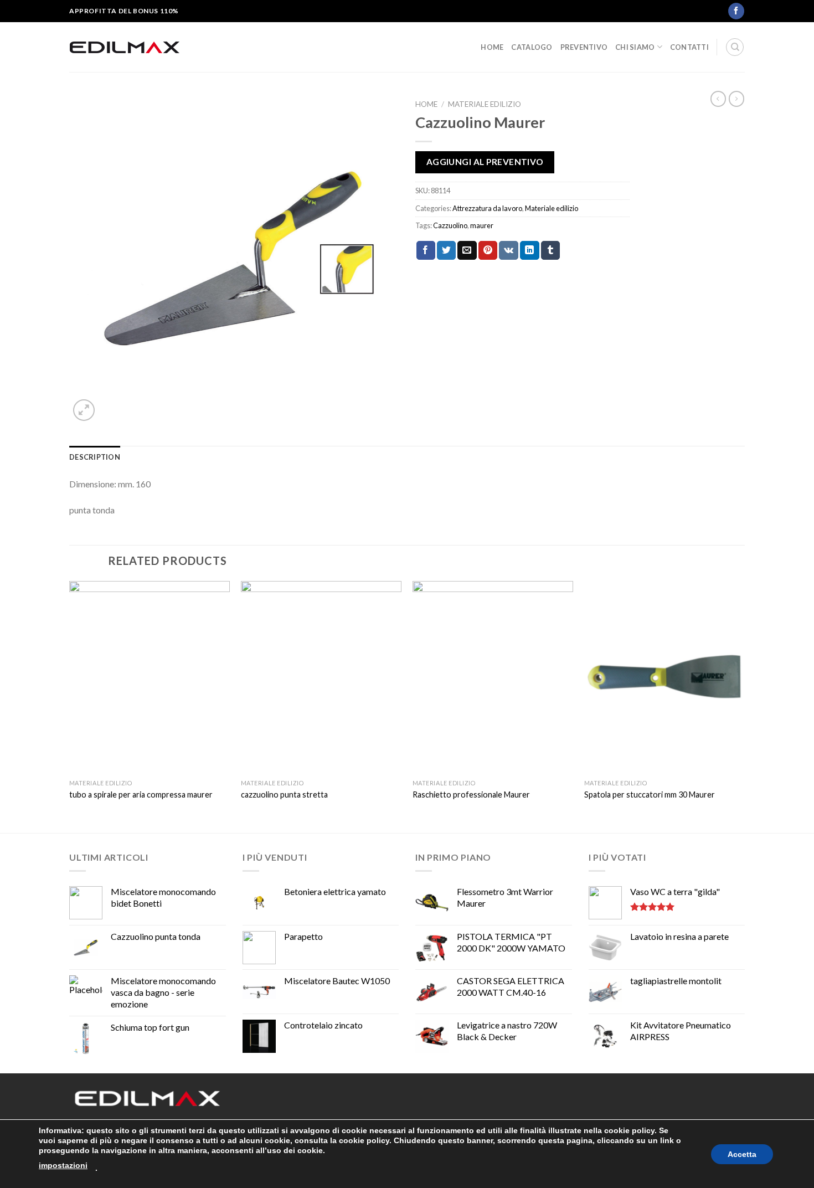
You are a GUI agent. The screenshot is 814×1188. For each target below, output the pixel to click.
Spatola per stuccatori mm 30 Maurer (649, 794)
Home (492, 47)
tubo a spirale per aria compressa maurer (141, 794)
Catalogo (531, 47)
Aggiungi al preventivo (485, 162)
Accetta (742, 1154)
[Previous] (69, 706)
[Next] (744, 706)
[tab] (94, 457)
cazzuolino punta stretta (284, 794)
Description (94, 456)
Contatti (689, 47)
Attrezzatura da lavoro (487, 208)
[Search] (735, 47)
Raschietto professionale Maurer (471, 794)
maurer (481, 225)
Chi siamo (635, 47)
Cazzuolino (450, 225)
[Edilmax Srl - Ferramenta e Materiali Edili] (124, 47)
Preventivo (584, 47)
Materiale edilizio (484, 104)
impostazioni (63, 1165)
